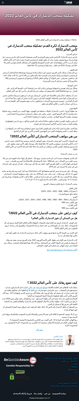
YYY (75, 372)
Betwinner (73, 369)
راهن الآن (39, 330)
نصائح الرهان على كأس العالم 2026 (64, 386)
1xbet (75, 364)
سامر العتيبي (31, 20)
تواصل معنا (38, 393)
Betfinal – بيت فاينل (69, 361)
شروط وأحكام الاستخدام (22, 393)
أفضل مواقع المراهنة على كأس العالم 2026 (60, 358)
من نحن (47, 393)
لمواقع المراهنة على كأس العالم (36, 287)
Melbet (74, 367)
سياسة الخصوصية (59, 393)
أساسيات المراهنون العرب (67, 383)
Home (74, 40)
